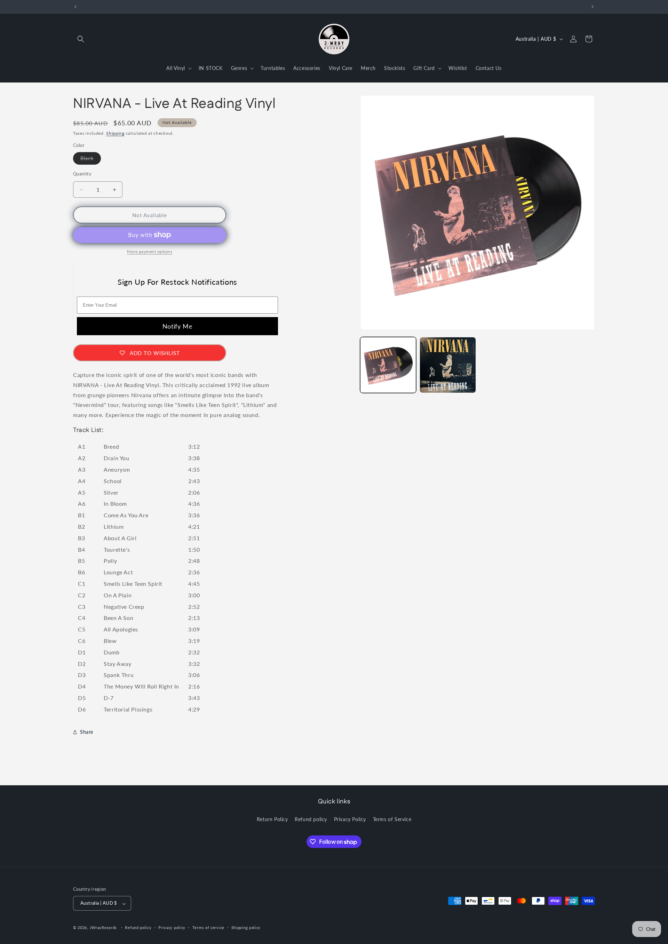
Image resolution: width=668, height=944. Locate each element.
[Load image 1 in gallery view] (388, 365)
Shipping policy (246, 927)
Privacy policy (171, 927)
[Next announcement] (592, 6)
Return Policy (272, 819)
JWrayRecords (103, 928)
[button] (80, 39)
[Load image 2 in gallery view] (448, 365)
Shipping (115, 133)
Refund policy (311, 819)
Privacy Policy (350, 819)
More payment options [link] (149, 251)
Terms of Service (392, 819)
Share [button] (86, 732)
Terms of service (208, 927)
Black (90, 160)
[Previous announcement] (75, 6)
